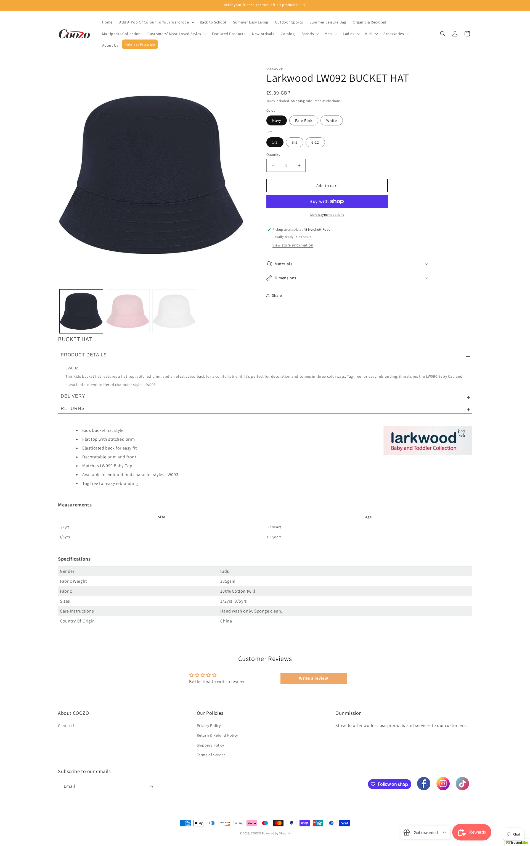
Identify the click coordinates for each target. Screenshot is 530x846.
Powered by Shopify (276, 833)
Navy (276, 120)
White (331, 120)
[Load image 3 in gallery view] (174, 311)
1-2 (275, 142)
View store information (292, 245)
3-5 (295, 142)
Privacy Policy (209, 725)
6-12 (315, 142)
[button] (156, 22)
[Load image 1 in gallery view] (81, 311)
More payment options (327, 214)
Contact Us (68, 725)
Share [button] (277, 295)
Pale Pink (303, 120)
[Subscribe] (151, 786)
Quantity (273, 154)
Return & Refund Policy (217, 735)
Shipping (298, 101)
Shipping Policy (210, 745)
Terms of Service (211, 754)
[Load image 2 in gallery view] (127, 311)
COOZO (256, 833)
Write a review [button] (313, 678)
